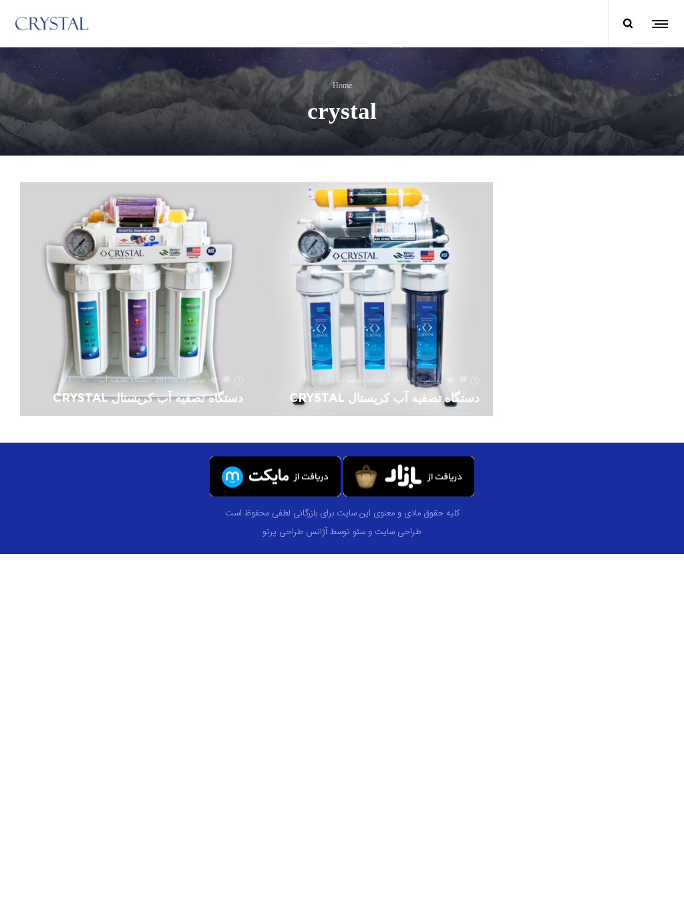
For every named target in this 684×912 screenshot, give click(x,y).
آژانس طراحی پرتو (295, 531)
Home (342, 84)
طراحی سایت (398, 531)
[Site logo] (52, 23)
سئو (359, 531)
